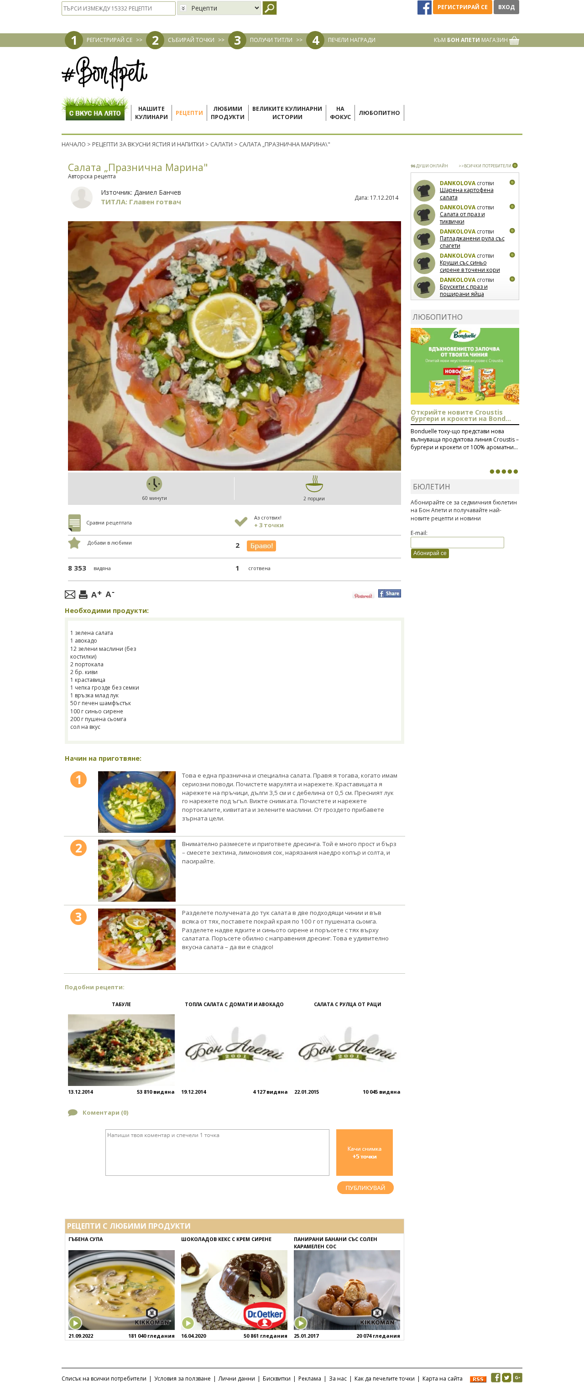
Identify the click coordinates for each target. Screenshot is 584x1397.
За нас (338, 1378)
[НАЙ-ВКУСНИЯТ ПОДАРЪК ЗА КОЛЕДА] (503, 471)
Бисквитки (277, 1378)
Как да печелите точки (385, 1378)
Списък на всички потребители (104, 1378)
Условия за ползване (182, 1378)
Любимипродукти (228, 113)
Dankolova (457, 183)
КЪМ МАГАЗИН (471, 40)
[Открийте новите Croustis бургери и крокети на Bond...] (497, 471)
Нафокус (340, 113)
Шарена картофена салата (467, 193)
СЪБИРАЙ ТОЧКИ (191, 40)
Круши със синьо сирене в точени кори (470, 266)
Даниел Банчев (157, 192)
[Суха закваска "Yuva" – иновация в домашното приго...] (492, 471)
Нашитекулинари (151, 113)
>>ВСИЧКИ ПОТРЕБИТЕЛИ (485, 166)
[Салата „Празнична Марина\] (136, 802)
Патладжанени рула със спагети (472, 241)
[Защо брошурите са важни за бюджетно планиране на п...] (515, 471)
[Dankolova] (424, 191)
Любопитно (379, 113)
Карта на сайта (442, 1378)
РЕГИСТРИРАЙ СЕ (109, 40)
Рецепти (189, 113)
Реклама (309, 1378)
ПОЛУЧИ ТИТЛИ (271, 40)
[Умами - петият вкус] (509, 471)
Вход (506, 7)
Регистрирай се (463, 7)
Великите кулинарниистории (287, 113)
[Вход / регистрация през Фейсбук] (425, 7)
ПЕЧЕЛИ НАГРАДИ (351, 40)
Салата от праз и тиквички (462, 217)
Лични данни (237, 1378)
